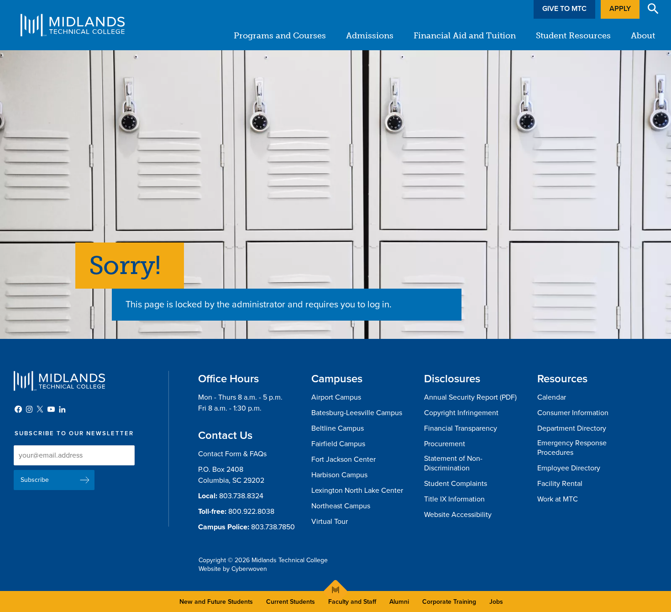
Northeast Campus (340, 506)
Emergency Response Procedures (572, 447)
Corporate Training (449, 602)
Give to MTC (564, 8)
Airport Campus (336, 397)
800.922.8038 (251, 511)
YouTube (51, 409)
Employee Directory (568, 468)
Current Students (290, 602)
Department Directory (571, 428)
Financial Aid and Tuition (465, 36)
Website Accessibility (458, 514)
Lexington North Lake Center (357, 490)
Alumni (399, 602)
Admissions (369, 36)
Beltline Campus (337, 428)
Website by (233, 569)
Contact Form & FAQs (232, 454)
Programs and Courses (280, 36)
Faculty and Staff (352, 602)
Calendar (551, 397)
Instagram (29, 409)
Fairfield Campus (338, 443)
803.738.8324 (241, 496)
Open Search (653, 8)
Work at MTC (557, 499)
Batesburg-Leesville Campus (356, 412)
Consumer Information (572, 412)
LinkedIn (62, 409)
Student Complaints (455, 483)
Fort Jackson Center (343, 459)
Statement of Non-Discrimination (453, 463)
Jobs (496, 602)
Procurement (444, 443)
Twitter (40, 409)
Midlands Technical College (73, 25)
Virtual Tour (329, 521)
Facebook (18, 409)
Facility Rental (559, 483)
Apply (620, 8)
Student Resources (573, 36)
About (643, 36)
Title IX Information (454, 499)
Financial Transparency (460, 428)
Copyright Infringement (461, 412)
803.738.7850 (273, 527)
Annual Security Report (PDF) (470, 397)
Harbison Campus (339, 475)
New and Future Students (216, 602)
